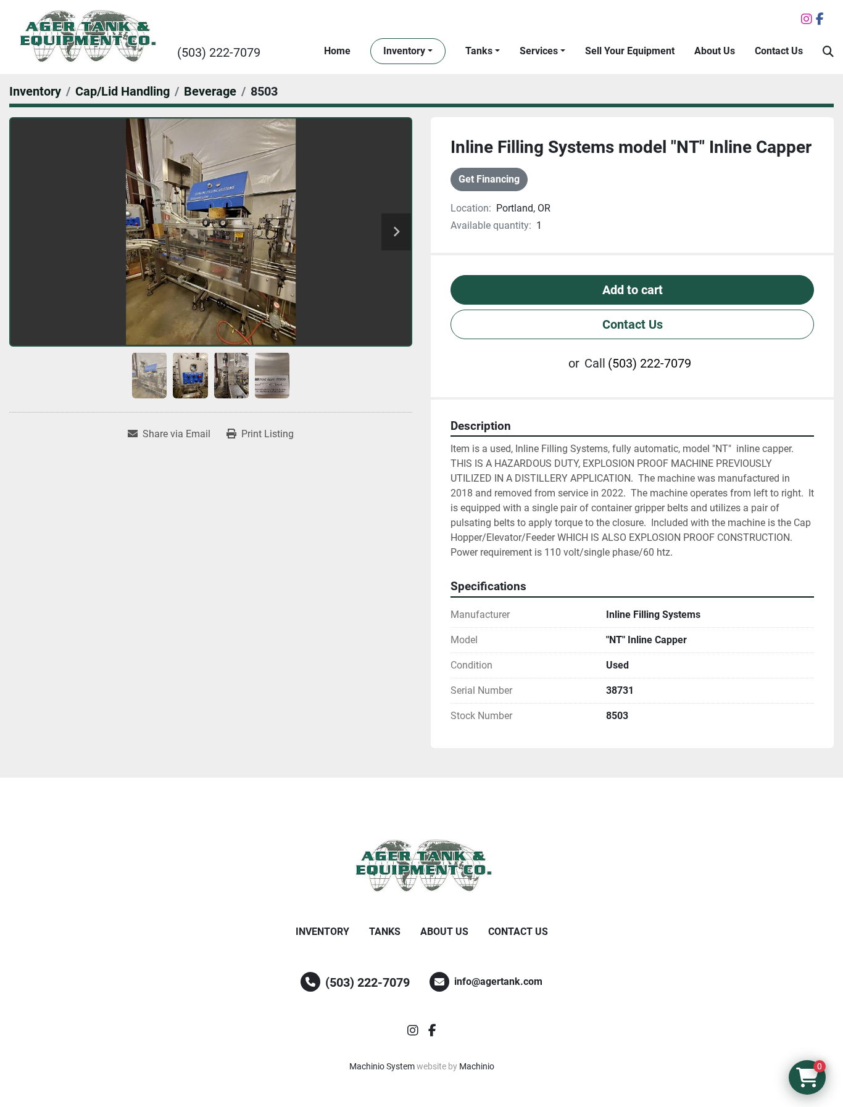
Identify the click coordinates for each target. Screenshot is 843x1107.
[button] (408, 51)
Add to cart (632, 289)
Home (337, 51)
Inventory (404, 51)
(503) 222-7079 (218, 52)
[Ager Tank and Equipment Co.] (421, 866)
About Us (714, 51)
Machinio (476, 1066)
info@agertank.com (498, 981)
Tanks (478, 51)
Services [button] (539, 51)
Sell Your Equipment (630, 51)
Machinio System (382, 1066)
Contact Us (779, 51)
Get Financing (489, 179)
